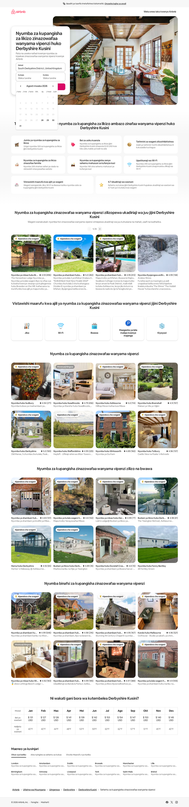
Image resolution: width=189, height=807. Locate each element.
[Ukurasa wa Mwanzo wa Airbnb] (18, 11)
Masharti (45, 802)
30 (53, 120)
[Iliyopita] (89, 229)
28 (42, 120)
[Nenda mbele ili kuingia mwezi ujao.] (53, 86)
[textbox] (28, 78)
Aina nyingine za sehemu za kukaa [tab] (46, 754)
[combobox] (40, 68)
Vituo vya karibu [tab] (18, 754)
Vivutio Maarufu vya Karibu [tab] (78, 754)
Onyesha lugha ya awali (115, 3)
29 (48, 120)
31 (20, 126)
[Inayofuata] (100, 229)
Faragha (34, 802)
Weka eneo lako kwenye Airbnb (160, 11)
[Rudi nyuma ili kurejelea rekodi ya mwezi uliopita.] (21, 86)
